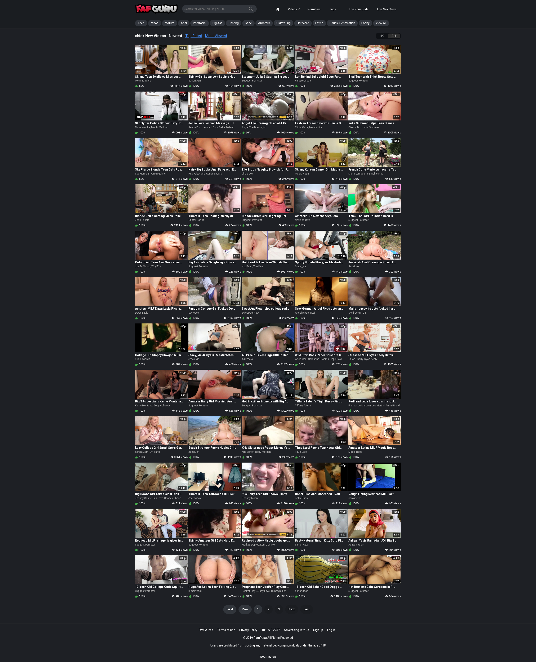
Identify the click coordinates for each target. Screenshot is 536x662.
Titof (312, 312)
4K (382, 35)
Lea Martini (378, 405)
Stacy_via (300, 266)
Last (307, 609)
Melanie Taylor (143, 80)
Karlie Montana (143, 405)
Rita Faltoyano (196, 173)
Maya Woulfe (142, 127)
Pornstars (314, 9)
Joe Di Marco (142, 266)
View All (381, 23)
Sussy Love (263, 591)
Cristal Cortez (196, 220)
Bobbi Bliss (301, 498)
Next (292, 609)
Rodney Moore (250, 498)
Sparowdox (194, 498)
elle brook (247, 173)
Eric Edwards (142, 359)
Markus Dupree (250, 544)
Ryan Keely (370, 359)
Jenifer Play (248, 591)
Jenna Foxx (195, 127)
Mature (169, 23)
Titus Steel (301, 451)
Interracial (199, 23)
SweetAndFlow (250, 312)
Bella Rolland (226, 127)
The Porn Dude (358, 9)
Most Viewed (216, 36)
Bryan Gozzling (157, 173)
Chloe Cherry (355, 359)
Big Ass (217, 23)
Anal (184, 23)
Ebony (365, 23)
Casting (234, 23)
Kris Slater (248, 451)
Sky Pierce (141, 173)
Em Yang (154, 451)
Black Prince (376, 173)
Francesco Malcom (359, 405)
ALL (394, 35)
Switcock (193, 312)
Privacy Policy (248, 630)
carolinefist (354, 498)
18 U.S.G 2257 (271, 630)
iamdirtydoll (195, 591)
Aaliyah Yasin (356, 544)
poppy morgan (263, 451)
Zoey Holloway (161, 405)
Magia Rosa (302, 173)
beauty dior (315, 127)
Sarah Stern (141, 451)
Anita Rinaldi (393, 405)
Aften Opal (301, 359)
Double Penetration (342, 23)
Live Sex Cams (387, 9)
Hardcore (303, 23)
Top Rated (193, 36)
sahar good (301, 591)
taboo (154, 23)
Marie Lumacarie (358, 173)
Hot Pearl (247, 266)
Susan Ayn (194, 80)
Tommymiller (278, 591)
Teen (141, 23)
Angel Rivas (302, 312)
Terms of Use (226, 630)
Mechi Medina (159, 127)
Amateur (264, 23)
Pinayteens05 (303, 80)
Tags (332, 9)
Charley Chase (172, 498)
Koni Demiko (267, 544)
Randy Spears (214, 173)
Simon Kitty (301, 544)
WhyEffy (156, 266)
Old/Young (283, 23)
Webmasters (268, 656)
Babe (248, 23)
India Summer (371, 127)
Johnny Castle (143, 498)
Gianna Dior (355, 127)
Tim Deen (258, 266)
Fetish (319, 23)
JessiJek (353, 266)
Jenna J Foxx (210, 127)
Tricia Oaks (301, 127)
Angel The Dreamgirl (253, 127)
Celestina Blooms (318, 359)
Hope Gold (336, 359)
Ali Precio (247, 359)
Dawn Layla (141, 312)
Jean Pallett (142, 220)
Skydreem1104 (357, 312)
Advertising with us (296, 630)
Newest (175, 36)
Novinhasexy (302, 220)
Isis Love (158, 498)
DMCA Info (206, 630)
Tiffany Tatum (303, 405)
